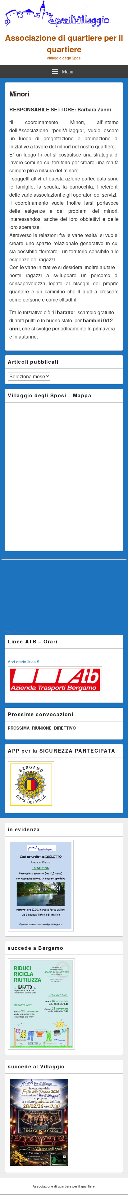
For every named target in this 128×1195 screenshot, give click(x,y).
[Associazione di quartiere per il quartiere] (64, 25)
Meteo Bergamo (16, 631)
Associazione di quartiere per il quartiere (64, 43)
